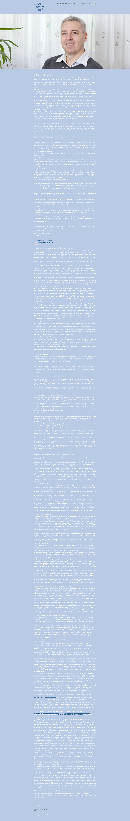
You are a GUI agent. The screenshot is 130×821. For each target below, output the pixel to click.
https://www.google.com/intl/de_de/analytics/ (70, 714)
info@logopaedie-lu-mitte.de (45, 240)
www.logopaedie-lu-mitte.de (45, 242)
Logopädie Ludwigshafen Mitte (64, 3)
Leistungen (76, 3)
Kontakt (83, 3)
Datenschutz (89, 3)
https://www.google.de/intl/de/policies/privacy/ (46, 713)
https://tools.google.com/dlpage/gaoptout (45, 697)
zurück (2, 42)
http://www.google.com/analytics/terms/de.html (77, 713)
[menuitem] (64, 3)
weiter (128, 42)
